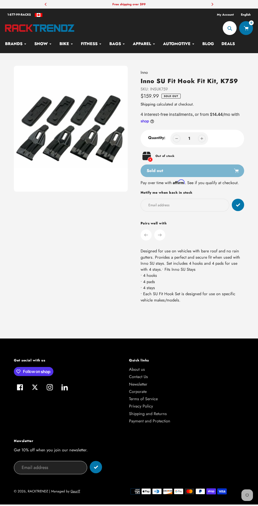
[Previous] (45, 4)
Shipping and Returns (148, 414)
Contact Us (138, 377)
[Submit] (96, 467)
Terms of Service (143, 399)
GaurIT (75, 491)
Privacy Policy (141, 406)
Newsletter (138, 384)
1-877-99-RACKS (19, 14)
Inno (144, 72)
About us (137, 369)
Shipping (148, 104)
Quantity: (156, 138)
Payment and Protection (149, 421)
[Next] (212, 4)
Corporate (138, 391)
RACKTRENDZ (38, 491)
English (246, 14)
